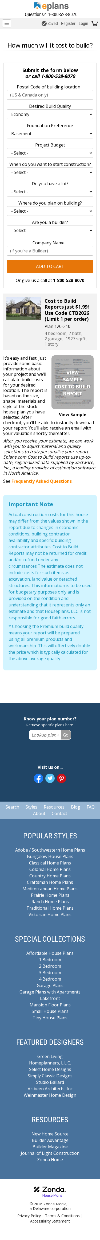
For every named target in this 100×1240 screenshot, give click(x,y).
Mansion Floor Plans (50, 1005)
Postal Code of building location (48, 87)
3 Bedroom (50, 972)
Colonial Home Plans (50, 869)
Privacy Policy (29, 1215)
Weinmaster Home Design (50, 1095)
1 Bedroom (50, 960)
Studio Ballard (50, 1082)
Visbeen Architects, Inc (50, 1089)
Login (83, 23)
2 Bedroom (50, 966)
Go (66, 735)
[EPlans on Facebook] (38, 778)
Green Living (50, 1056)
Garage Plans (50, 985)
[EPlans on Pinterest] (61, 778)
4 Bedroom (50, 979)
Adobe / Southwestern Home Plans (50, 850)
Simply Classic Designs (50, 1076)
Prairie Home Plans (50, 895)
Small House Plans (50, 1011)
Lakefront (50, 998)
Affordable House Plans (50, 953)
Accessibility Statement (50, 1221)
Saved (52, 23)
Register (68, 23)
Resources (54, 807)
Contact (59, 813)
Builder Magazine (50, 1147)
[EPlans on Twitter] (50, 778)
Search (12, 807)
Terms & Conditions (62, 1215)
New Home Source (50, 1134)
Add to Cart (50, 266)
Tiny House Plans (50, 1018)
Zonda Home (50, 1160)
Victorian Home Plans (50, 914)
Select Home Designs (50, 1069)
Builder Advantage (50, 1140)
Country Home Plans (50, 876)
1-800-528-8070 (63, 14)
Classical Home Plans (50, 863)
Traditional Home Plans (50, 908)
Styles (31, 807)
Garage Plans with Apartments (50, 992)
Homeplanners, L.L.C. (50, 1063)
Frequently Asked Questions (41, 481)
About (39, 813)
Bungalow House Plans (50, 856)
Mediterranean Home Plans (50, 889)
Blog (75, 807)
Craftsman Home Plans (50, 882)
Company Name (49, 243)
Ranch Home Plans (50, 902)
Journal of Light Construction (50, 1153)
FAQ (91, 807)
